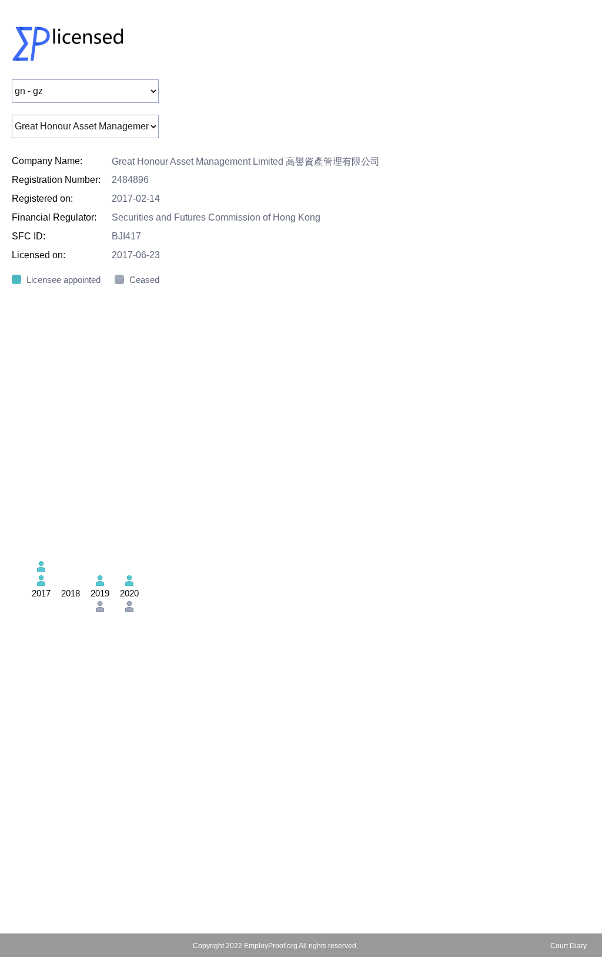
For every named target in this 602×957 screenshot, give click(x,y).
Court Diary (568, 946)
